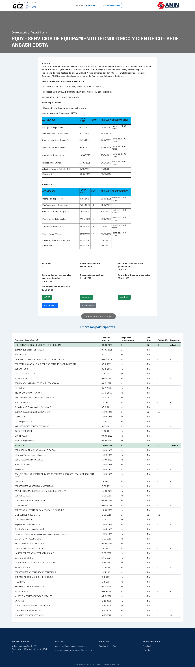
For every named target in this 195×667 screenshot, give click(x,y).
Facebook (147, 646)
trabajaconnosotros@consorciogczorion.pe (74, 650)
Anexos (87, 297)
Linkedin (146, 650)
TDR (48, 297)
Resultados (89, 305)
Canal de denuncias (107, 646)
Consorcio (78, 5)
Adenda (125, 297)
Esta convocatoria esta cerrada (98, 316)
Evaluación (51, 305)
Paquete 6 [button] (91, 5)
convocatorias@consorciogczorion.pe (71, 646)
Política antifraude (111, 5)
